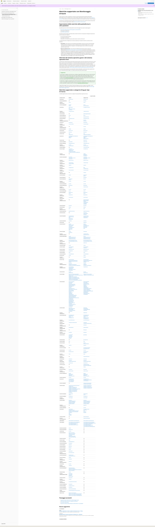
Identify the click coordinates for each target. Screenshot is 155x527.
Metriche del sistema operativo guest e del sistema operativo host (145, 12)
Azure (63, 8)
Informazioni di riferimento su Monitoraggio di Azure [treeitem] (9, 11)
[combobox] (9, 9)
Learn (60, 8)
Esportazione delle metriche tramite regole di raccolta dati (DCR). (71, 29)
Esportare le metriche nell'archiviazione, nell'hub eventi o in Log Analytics (72, 503)
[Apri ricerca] (151, 1)
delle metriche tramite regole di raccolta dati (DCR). (74, 49)
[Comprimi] (17, 8)
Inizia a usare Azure (151, 3)
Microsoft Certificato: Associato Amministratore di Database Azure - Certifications (70, 514)
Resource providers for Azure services (79, 21)
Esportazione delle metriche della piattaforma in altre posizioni (145, 11)
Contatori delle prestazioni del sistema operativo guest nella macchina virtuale (81, 67)
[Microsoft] (1, 1)
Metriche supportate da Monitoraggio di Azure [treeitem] (8, 14)
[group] (77, 296)
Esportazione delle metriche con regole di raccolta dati (69, 501)
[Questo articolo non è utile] (147, 17)
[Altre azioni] (95, 9)
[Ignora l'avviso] (154, 5)
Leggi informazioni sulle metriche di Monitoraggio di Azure (70, 500)
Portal (146, 3)
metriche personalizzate (69, 77)
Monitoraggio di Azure (68, 8)
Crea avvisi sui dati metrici (65, 502)
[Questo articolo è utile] (146, 17)
